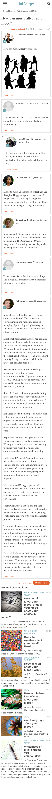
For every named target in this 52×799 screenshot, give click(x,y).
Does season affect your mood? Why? (32, 666)
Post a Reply (41, 583)
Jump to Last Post (18, 29)
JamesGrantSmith (24, 220)
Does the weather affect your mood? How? (33, 642)
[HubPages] (26, 4)
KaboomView (22, 301)
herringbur (21, 262)
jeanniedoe (21, 35)
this (27, 142)
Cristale (19, 178)
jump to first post (25, 583)
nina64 (22, 139)
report (12, 95)
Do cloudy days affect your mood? (34, 723)
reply (6, 95)
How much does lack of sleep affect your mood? (34, 698)
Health (27, 690)
